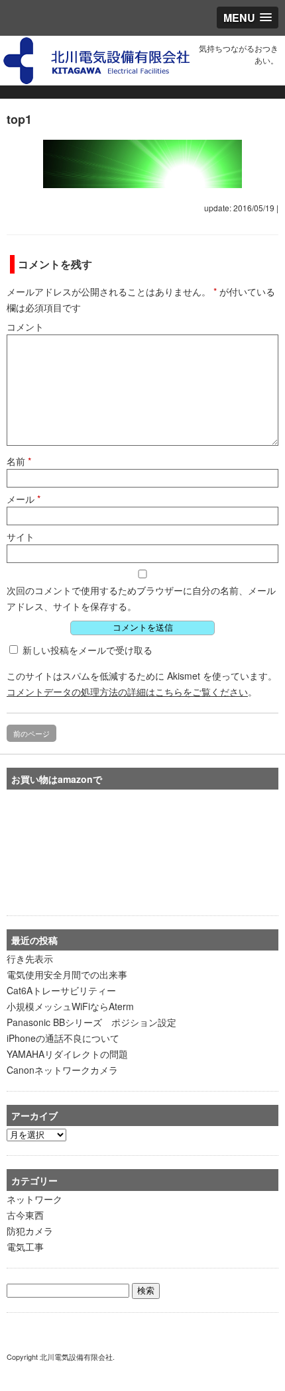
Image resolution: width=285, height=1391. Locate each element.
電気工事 (25, 1246)
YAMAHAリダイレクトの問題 (67, 1053)
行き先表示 (30, 958)
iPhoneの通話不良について (63, 1038)
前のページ (31, 733)
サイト (20, 536)
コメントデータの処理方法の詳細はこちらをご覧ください (127, 691)
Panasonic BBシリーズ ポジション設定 (91, 1022)
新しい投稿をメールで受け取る (87, 649)
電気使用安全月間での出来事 (67, 974)
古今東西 (25, 1214)
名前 (19, 461)
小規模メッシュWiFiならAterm (70, 1006)
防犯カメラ (30, 1230)
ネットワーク (34, 1199)
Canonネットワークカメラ (62, 1069)
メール (23, 498)
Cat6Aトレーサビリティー (61, 990)
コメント (25, 326)
